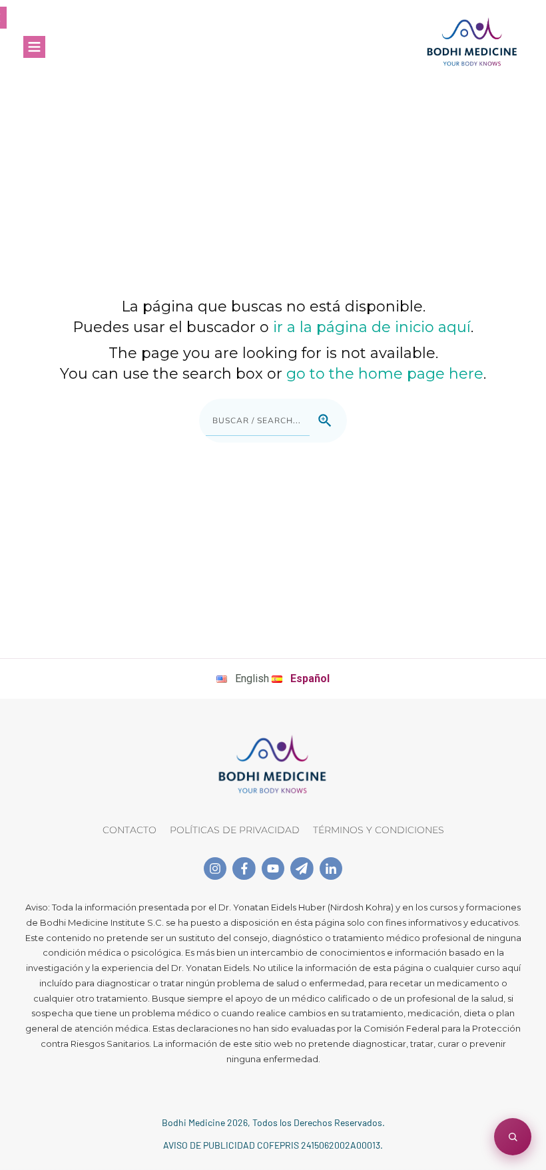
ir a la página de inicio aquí (372, 327)
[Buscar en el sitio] (512, 1136)
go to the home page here (384, 374)
